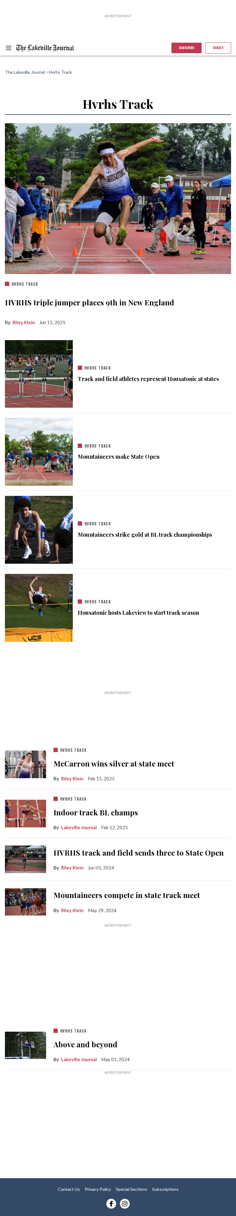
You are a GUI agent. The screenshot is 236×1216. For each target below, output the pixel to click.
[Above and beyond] (25, 1044)
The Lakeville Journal (25, 72)
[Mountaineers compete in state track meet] (25, 900)
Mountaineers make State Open (118, 456)
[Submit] (215, 65)
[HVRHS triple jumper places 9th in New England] (118, 197)
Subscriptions (165, 1189)
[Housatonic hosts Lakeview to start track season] (39, 606)
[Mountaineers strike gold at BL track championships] (39, 528)
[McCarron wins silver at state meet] (25, 763)
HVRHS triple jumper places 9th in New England (89, 302)
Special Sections (131, 1189)
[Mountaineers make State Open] (39, 450)
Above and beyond (85, 1044)
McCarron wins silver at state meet (113, 763)
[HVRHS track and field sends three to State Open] (25, 858)
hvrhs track (25, 284)
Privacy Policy (98, 1189)
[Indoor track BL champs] (25, 812)
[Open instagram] (125, 1204)
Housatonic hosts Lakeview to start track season (138, 612)
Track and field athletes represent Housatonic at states (148, 378)
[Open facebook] (111, 1204)
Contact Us (69, 1189)
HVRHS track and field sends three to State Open (138, 852)
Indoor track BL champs (95, 812)
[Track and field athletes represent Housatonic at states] (39, 372)
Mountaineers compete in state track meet (126, 895)
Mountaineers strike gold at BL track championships (145, 534)
